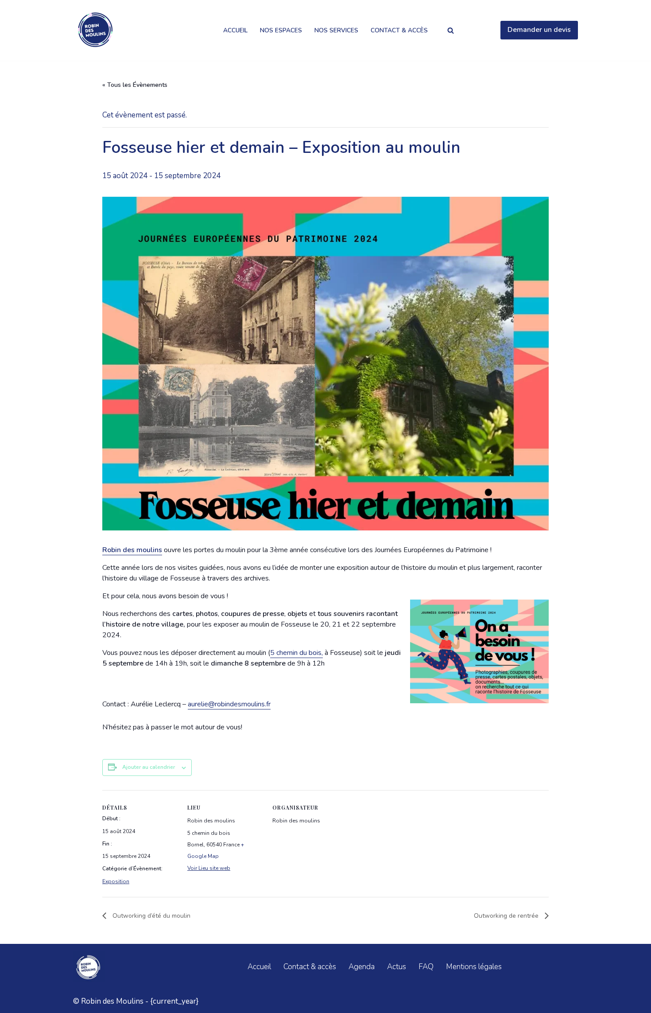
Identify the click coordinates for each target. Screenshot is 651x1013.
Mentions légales (474, 967)
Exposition (115, 881)
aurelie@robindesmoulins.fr (229, 704)
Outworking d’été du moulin (150, 916)
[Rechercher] (450, 30)
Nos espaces (281, 30)
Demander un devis (539, 30)
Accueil (235, 30)
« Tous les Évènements (134, 85)
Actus (396, 967)
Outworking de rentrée (507, 916)
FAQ (426, 967)
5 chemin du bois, (296, 653)
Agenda (362, 967)
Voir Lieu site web (208, 868)
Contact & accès (399, 30)
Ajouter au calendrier (148, 767)
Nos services (336, 30)
